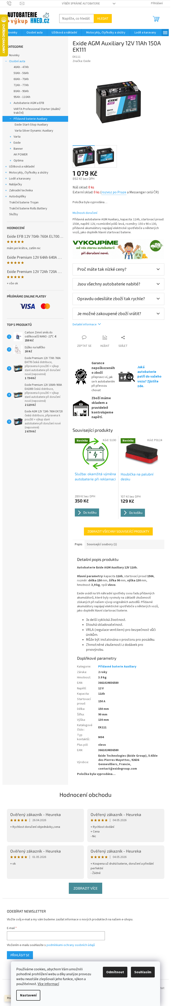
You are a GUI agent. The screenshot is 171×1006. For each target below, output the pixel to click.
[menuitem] (12, 32)
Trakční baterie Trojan (24, 202)
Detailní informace (85, 324)
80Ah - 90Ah (21, 91)
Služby (13, 214)
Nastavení (28, 995)
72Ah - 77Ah (21, 85)
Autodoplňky (17, 196)
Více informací (48, 983)
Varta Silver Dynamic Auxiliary (34, 130)
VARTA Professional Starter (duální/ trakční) (37, 111)
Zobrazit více (85, 888)
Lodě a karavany (20, 178)
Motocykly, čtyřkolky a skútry (28, 172)
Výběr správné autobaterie (81, 4)
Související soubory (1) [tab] (102, 544)
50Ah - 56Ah (21, 73)
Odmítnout (115, 972)
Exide (17, 142)
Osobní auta (17, 61)
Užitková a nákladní (22, 166)
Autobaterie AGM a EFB (29, 103)
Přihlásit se (19, 955)
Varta (17, 136)
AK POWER (21, 154)
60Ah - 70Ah (21, 79)
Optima (18, 160)
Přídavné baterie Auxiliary (30, 119)
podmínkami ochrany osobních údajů (71, 945)
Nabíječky (15, 184)
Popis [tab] (78, 544)
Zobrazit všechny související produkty (118, 531)
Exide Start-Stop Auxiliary (31, 124)
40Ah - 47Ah (21, 67)
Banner (18, 149)
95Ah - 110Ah (22, 97)
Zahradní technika (21, 190)
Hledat (102, 18)
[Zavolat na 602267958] (13, 3)
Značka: (82, 61)
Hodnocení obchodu (85, 794)
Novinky (14, 55)
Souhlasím (142, 972)
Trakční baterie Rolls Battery (28, 208)
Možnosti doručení (85, 213)
